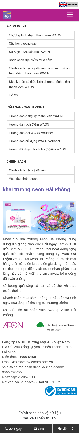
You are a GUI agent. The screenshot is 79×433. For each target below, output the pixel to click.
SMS (41, 428)
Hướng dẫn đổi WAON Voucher (31, 133)
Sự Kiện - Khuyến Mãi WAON (29, 52)
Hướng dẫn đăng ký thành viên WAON (36, 116)
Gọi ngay (15, 428)
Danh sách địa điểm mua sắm (30, 60)
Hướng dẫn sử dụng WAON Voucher (34, 141)
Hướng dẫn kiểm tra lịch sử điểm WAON (37, 149)
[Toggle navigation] (70, 15)
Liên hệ (68, 428)
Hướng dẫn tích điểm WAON (29, 124)
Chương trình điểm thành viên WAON (35, 35)
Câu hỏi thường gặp (23, 43)
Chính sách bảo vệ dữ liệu (27, 170)
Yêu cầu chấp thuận (23, 179)
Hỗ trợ (13, 95)
